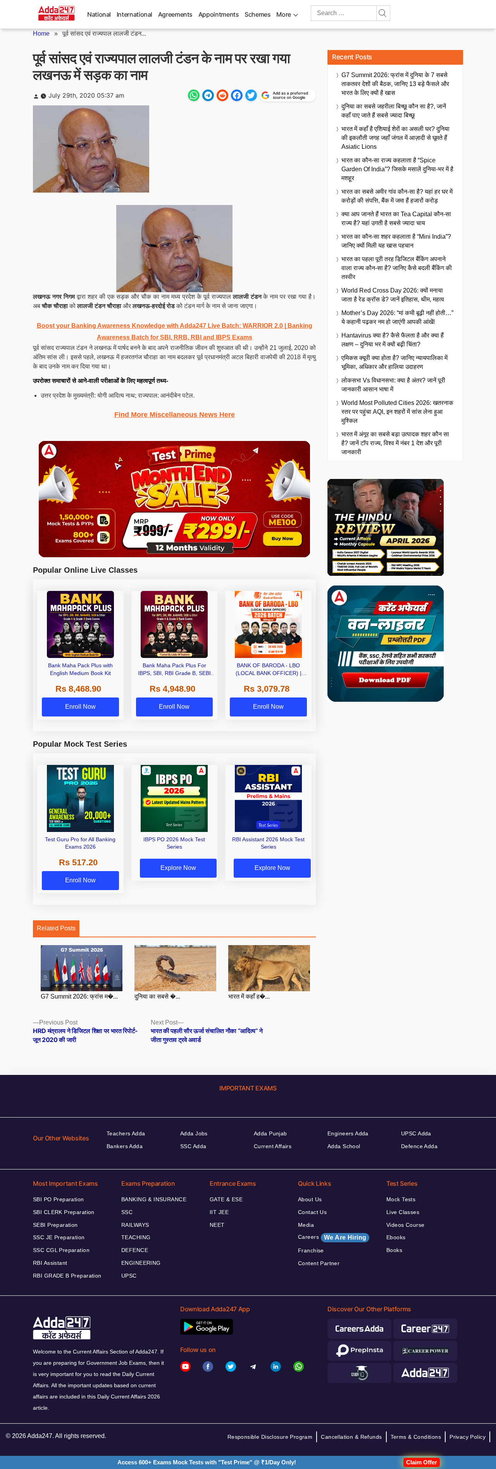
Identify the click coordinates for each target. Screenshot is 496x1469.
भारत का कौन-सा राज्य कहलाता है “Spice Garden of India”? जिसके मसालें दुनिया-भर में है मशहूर (397, 169)
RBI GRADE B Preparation (67, 1276)
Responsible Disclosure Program (270, 1437)
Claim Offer (421, 1462)
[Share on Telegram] (208, 95)
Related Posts (56, 928)
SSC (127, 1212)
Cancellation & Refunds (351, 1437)
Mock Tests (400, 1199)
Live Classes (402, 1212)
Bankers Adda (125, 1146)
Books (394, 1250)
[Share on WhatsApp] (194, 95)
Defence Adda (419, 1146)
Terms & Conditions (416, 1437)
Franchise (311, 1250)
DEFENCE (134, 1250)
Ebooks (396, 1237)
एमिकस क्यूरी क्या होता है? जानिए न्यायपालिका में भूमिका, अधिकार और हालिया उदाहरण (394, 362)
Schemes (257, 14)
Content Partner (318, 1263)
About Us (310, 1199)
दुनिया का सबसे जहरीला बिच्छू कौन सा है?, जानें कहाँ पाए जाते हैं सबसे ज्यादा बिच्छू (393, 111)
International (134, 14)
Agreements (175, 14)
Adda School (343, 1146)
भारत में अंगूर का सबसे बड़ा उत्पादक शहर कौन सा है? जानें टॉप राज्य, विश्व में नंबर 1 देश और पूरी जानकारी (395, 443)
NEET (217, 1225)
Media (306, 1225)
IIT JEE (219, 1212)
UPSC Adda (416, 1133)
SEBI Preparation (55, 1225)
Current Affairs (272, 1146)
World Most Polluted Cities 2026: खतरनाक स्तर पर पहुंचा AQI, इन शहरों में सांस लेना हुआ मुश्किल (397, 412)
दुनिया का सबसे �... (157, 996)
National (99, 14)
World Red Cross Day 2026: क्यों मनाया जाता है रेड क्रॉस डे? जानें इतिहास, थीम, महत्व (392, 295)
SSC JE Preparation (59, 1237)
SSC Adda (193, 1146)
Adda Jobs (194, 1133)
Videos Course (405, 1225)
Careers (332, 1237)
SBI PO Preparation (58, 1199)
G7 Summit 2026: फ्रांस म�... (79, 996)
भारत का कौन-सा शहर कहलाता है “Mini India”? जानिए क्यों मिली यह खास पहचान (396, 241)
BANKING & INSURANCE (153, 1199)
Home (41, 33)
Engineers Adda (348, 1133)
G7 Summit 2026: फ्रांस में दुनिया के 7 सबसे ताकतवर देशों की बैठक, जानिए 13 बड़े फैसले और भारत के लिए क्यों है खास (395, 84)
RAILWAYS (135, 1225)
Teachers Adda (126, 1133)
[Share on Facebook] (237, 95)
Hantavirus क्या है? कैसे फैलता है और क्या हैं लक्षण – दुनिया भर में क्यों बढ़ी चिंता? (392, 340)
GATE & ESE (226, 1199)
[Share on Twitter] (251, 95)
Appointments (218, 14)
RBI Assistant (50, 1263)
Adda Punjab (270, 1133)
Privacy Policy (468, 1437)
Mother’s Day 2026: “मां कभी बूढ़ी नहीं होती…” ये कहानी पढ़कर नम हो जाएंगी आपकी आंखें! (397, 317)
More (283, 14)
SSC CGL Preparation (61, 1250)
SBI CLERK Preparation (64, 1212)
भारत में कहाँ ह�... (249, 996)
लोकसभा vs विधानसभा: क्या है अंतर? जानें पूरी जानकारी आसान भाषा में (393, 385)
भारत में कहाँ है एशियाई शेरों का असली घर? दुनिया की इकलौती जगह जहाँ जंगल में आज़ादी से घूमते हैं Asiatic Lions (395, 138)
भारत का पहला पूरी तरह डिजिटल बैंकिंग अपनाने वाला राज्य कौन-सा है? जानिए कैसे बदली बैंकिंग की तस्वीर (396, 268)
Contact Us (312, 1212)
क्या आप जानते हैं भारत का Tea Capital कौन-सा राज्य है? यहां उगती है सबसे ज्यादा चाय (396, 218)
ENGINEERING (141, 1263)
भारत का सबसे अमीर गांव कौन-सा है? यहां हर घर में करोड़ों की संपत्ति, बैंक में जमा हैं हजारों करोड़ (397, 196)
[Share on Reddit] (222, 95)
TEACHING (135, 1237)
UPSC (129, 1276)
